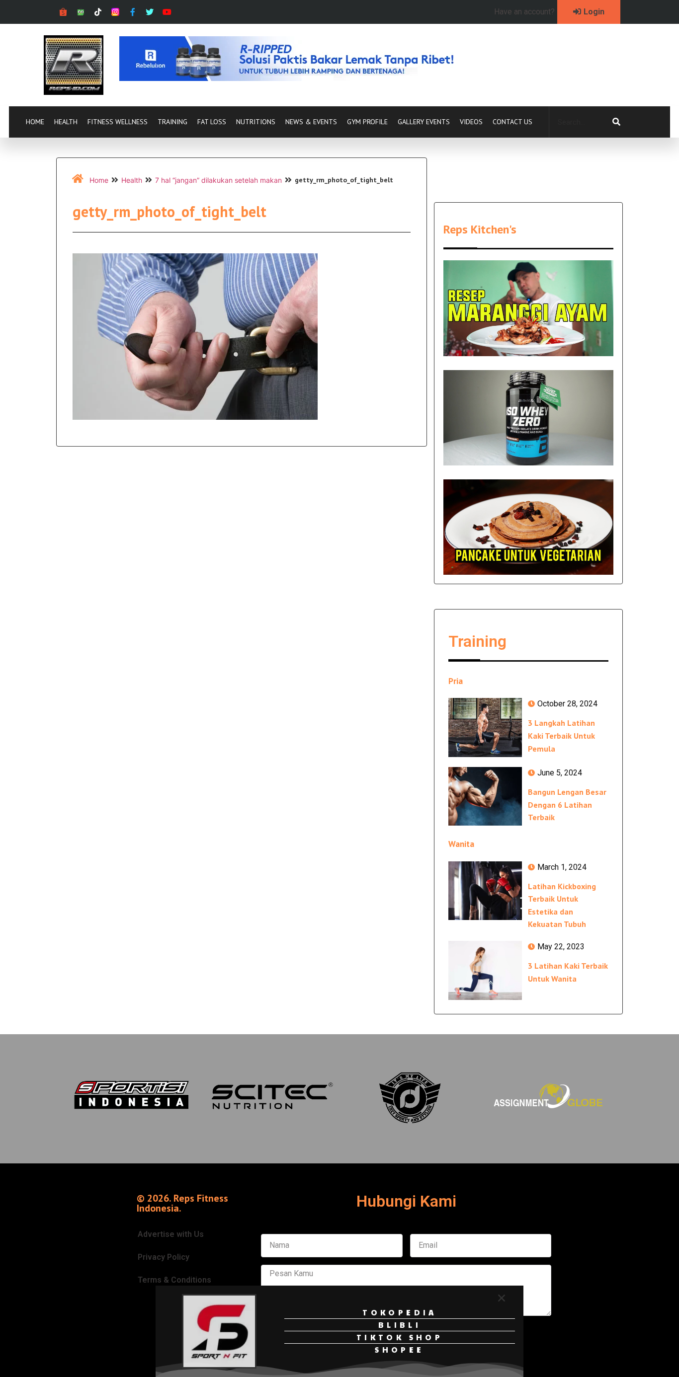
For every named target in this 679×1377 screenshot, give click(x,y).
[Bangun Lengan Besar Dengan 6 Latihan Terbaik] (485, 796)
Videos (471, 121)
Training (172, 121)
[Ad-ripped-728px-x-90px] (300, 78)
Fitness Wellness (117, 121)
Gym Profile (367, 121)
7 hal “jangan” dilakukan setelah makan (218, 180)
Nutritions (255, 121)
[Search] (616, 122)
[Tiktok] (98, 12)
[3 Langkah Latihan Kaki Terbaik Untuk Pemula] (485, 727)
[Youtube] (167, 12)
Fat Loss (211, 121)
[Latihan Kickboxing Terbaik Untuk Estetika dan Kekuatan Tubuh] (485, 890)
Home (35, 121)
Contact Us (512, 121)
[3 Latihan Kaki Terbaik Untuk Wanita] (485, 970)
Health (66, 121)
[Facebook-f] (132, 12)
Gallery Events (424, 121)
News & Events (311, 121)
